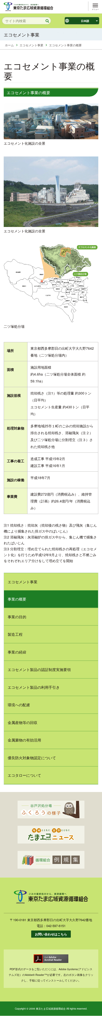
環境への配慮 (19, 704)
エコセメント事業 (31, 45)
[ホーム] (28, 5)
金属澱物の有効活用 (24, 739)
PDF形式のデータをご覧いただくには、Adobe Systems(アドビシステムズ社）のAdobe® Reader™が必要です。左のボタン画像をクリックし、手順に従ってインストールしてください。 (51, 974)
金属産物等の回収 (22, 722)
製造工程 (15, 634)
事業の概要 (17, 599)
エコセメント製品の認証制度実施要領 (39, 669)
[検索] (46, 21)
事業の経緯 (17, 651)
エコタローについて (24, 775)
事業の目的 (17, 616)
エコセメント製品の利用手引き (34, 687)
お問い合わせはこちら (51, 934)
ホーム (9, 45)
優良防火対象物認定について (32, 757)
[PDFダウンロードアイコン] (51, 958)
